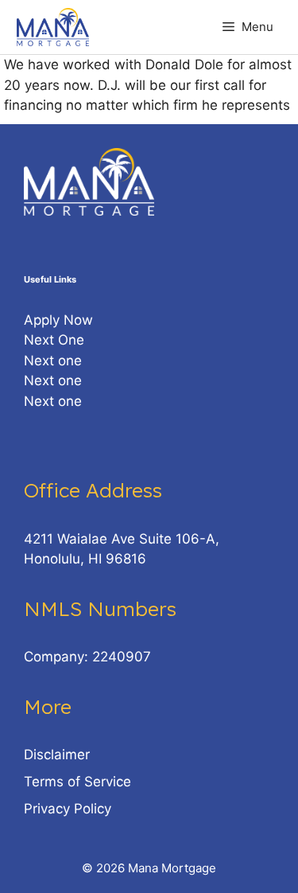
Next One (54, 340)
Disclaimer (57, 754)
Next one (53, 361)
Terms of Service (77, 782)
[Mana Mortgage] (53, 27)
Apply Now (58, 320)
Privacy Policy (67, 809)
